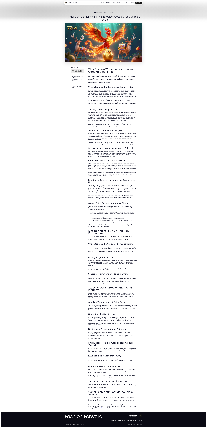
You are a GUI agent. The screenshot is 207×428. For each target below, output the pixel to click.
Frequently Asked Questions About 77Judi (77, 83)
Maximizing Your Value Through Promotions (77, 77)
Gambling (111, 12)
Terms (137, 424)
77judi (108, 78)
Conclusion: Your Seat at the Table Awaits (78, 87)
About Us (130, 424)
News (119, 420)
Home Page (113, 420)
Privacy (134, 424)
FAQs (123, 420)
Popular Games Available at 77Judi (78, 73)
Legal (141, 424)
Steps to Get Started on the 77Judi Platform (77, 80)
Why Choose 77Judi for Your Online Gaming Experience (77, 71)
